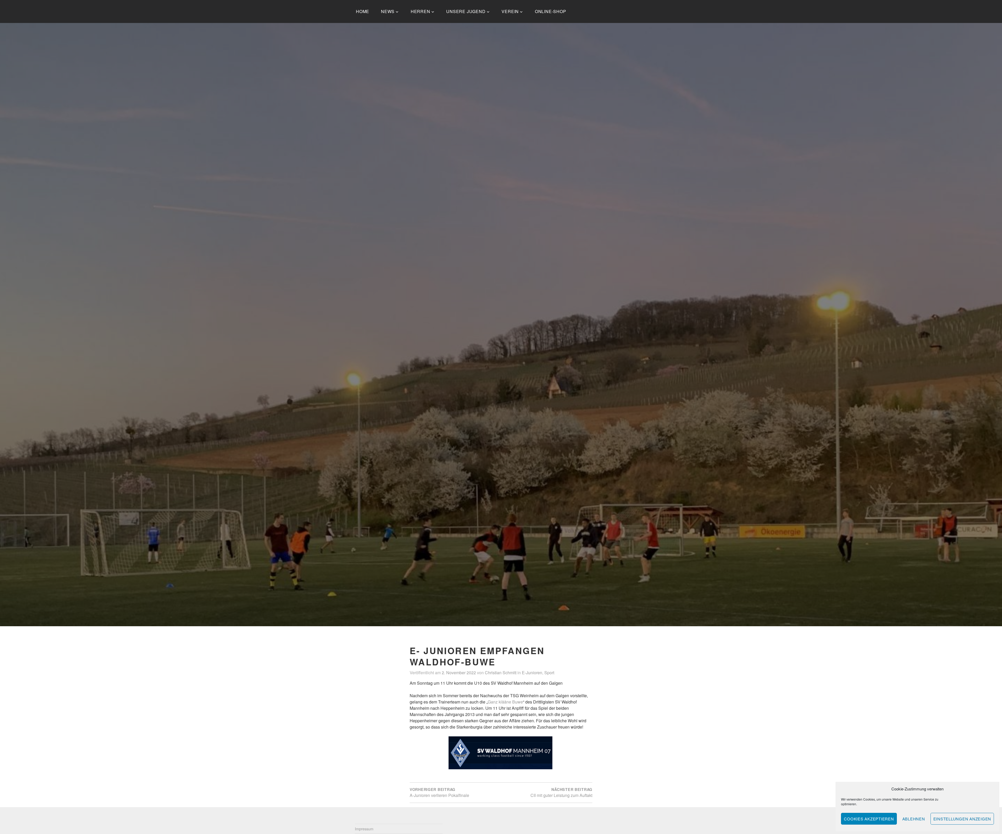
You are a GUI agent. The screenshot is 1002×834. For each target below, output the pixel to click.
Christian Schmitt (500, 673)
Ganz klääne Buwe (505, 702)
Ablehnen (913, 818)
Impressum (364, 828)
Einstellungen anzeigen (962, 818)
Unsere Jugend (465, 11)
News (388, 11)
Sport (549, 673)
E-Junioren (532, 673)
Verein (510, 11)
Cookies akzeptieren (869, 818)
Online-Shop (550, 11)
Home (362, 11)
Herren (420, 11)
